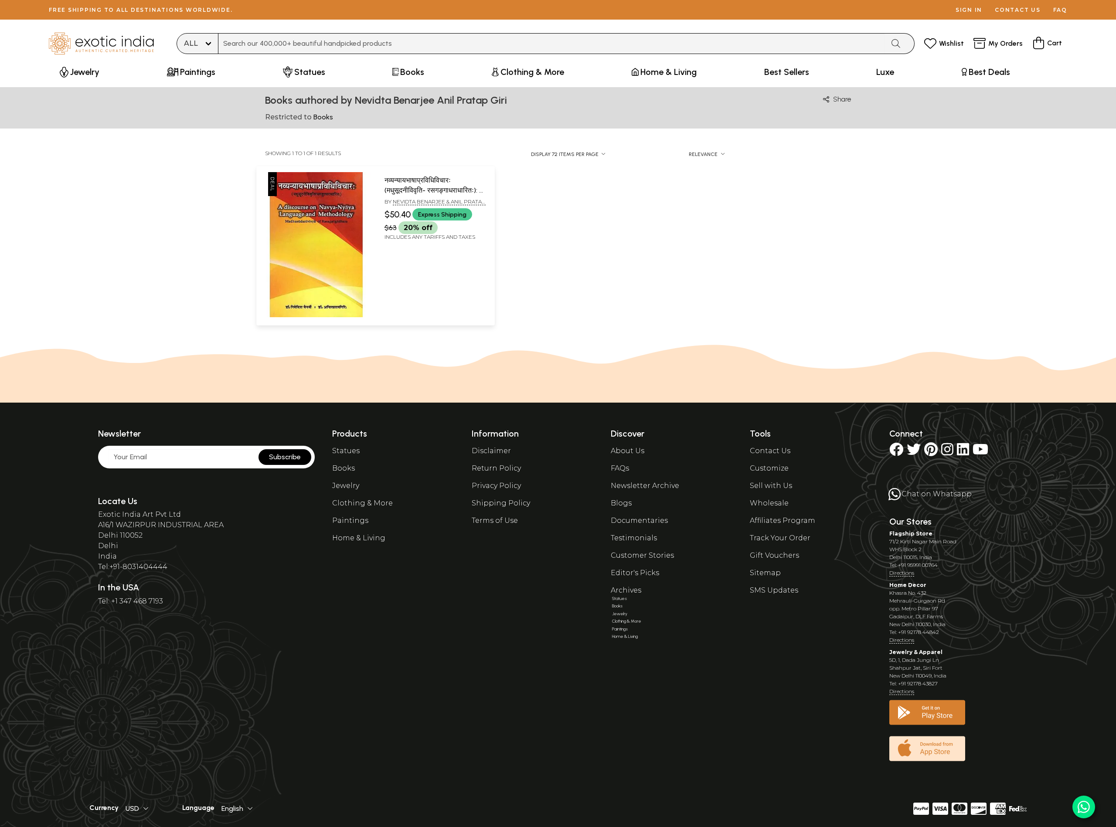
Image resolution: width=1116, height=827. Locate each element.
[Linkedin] (963, 452)
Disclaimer (491, 451)
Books (343, 468)
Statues (346, 451)
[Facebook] (896, 452)
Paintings (350, 520)
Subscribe (285, 457)
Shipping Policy (501, 503)
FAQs (620, 468)
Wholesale (769, 503)
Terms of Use (495, 520)
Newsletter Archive (645, 485)
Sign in (969, 10)
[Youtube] (980, 452)
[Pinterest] (931, 452)
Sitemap (765, 573)
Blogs (621, 503)
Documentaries (639, 520)
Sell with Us (771, 485)
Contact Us (770, 451)
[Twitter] (914, 452)
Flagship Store (910, 533)
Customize (769, 468)
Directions (901, 572)
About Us (627, 451)
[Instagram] (947, 452)
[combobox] (551, 43)
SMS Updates (774, 590)
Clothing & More (362, 503)
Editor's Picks (635, 573)
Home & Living (358, 538)
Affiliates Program (782, 520)
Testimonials (634, 538)
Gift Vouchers (774, 555)
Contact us (1018, 10)
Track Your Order (780, 538)
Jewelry (345, 485)
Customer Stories (642, 555)
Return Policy (496, 468)
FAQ (1060, 10)
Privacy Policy (496, 485)
